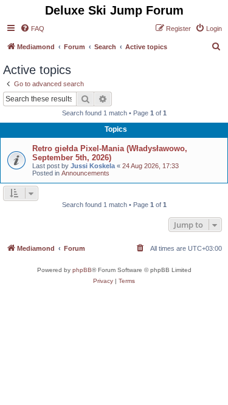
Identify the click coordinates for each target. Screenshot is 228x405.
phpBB (82, 270)
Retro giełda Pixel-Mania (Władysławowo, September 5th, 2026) (109, 153)
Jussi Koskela (93, 165)
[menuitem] (32, 28)
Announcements (85, 173)
